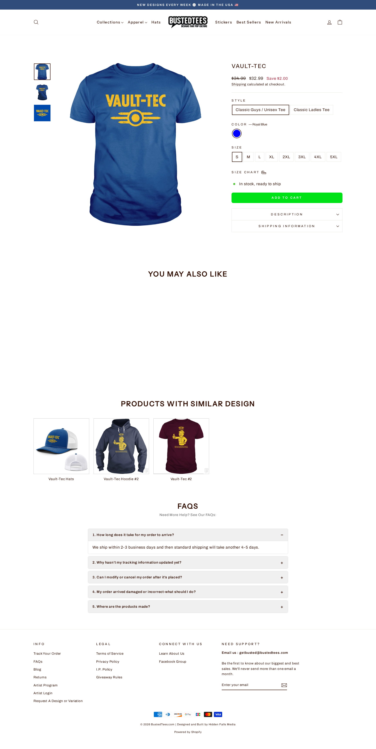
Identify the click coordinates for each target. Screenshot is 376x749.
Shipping (239, 84)
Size (237, 147)
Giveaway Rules (109, 677)
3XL (302, 157)
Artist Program (46, 685)
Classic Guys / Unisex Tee (260, 110)
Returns (40, 677)
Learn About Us (172, 653)
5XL (334, 157)
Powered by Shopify (188, 732)
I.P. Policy (104, 669)
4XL (318, 157)
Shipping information (286, 226)
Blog (37, 669)
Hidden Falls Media (222, 724)
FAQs (38, 661)
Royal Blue (236, 133)
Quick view (70, 356)
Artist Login (43, 693)
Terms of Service (109, 653)
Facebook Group (173, 661)
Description (287, 214)
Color (249, 124)
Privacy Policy (107, 661)
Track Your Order (47, 653)
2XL (286, 157)
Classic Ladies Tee (312, 110)
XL (271, 157)
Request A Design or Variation (58, 701)
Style (239, 100)
